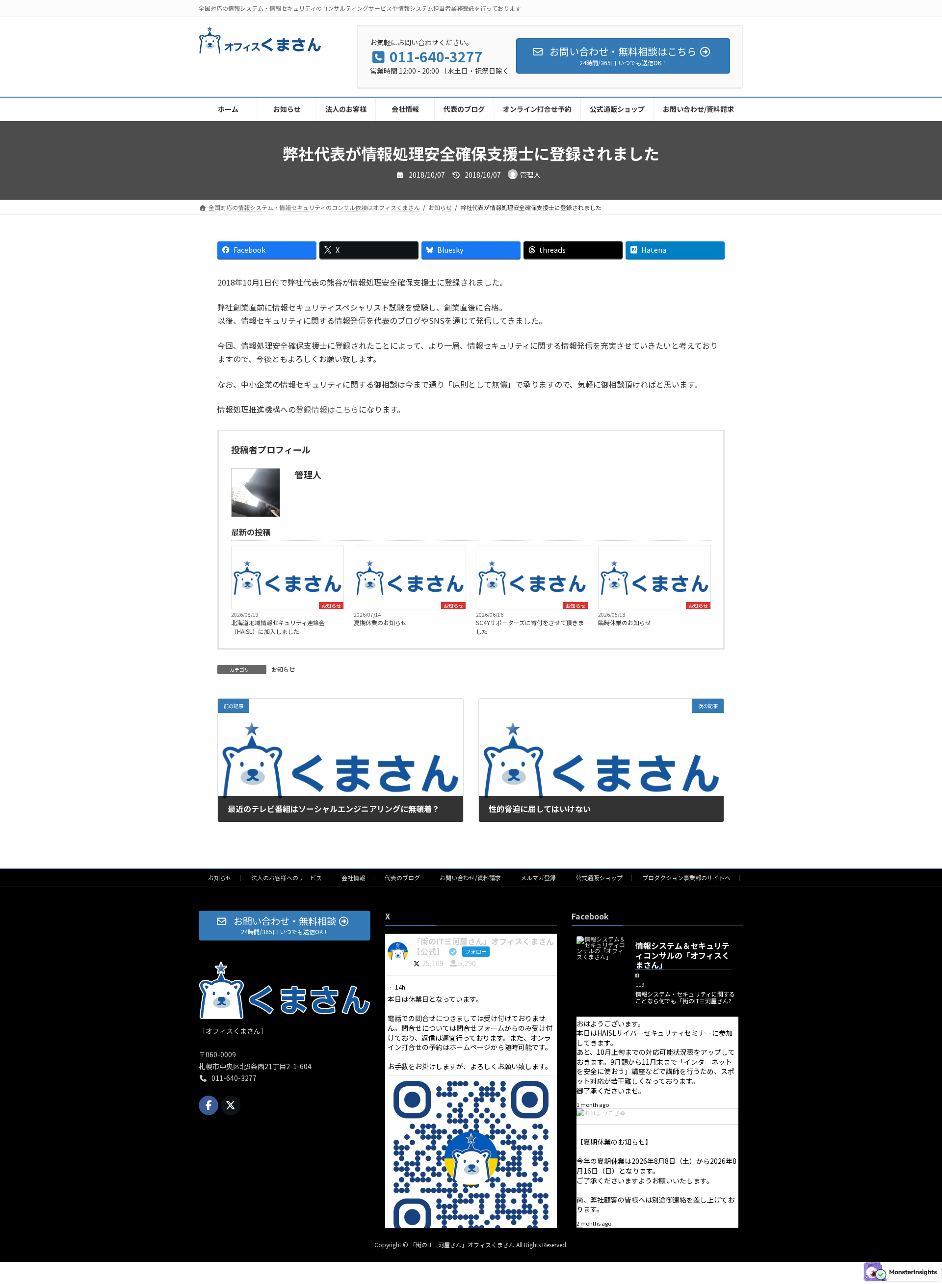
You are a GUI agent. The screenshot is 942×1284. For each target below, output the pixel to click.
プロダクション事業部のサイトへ (686, 877)
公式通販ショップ (599, 877)
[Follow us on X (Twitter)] (230, 1105)
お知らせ (331, 605)
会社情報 (353, 877)
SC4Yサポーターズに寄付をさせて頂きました (530, 626)
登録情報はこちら (327, 409)
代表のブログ (402, 877)
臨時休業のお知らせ (624, 622)
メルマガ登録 (538, 877)
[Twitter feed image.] (471, 1158)
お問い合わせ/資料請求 (470, 877)
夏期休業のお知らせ (380, 622)
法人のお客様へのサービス (286, 877)
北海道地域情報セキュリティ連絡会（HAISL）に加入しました (278, 626)
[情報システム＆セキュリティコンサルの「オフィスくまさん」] (601, 948)
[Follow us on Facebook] (208, 1105)
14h (401, 987)
